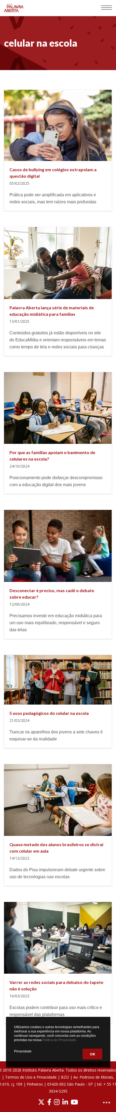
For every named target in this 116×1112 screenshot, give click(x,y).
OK (92, 1054)
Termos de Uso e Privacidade (31, 1077)
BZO (65, 1077)
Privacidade (23, 1051)
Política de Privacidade (59, 1040)
